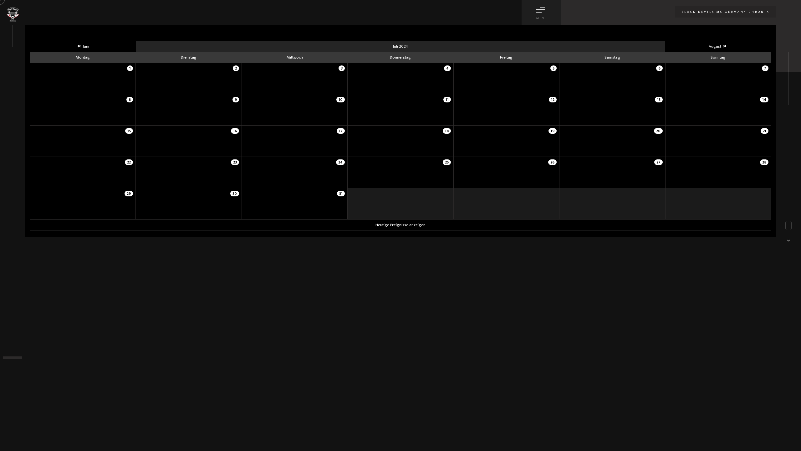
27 (658, 162)
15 (129, 131)
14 (764, 99)
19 (552, 131)
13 (659, 99)
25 (447, 162)
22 (129, 162)
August (715, 46)
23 (235, 162)
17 (341, 131)
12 (552, 99)
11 (447, 99)
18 (447, 131)
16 (235, 131)
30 (234, 193)
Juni (85, 46)
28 (764, 162)
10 (341, 99)
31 (341, 193)
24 (340, 162)
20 (658, 131)
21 (764, 131)
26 (552, 162)
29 (129, 193)
